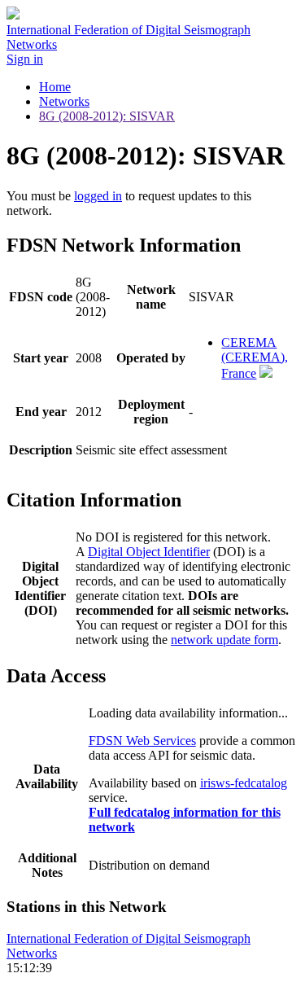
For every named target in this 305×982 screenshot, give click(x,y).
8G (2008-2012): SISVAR (107, 116)
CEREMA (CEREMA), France (254, 357)
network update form (224, 640)
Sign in (25, 59)
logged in (98, 196)
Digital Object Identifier (149, 552)
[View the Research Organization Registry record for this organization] (265, 373)
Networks (64, 101)
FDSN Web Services (142, 740)
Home (55, 87)
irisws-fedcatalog (243, 783)
